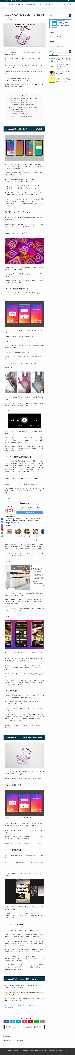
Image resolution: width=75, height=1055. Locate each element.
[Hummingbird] (5, 4)
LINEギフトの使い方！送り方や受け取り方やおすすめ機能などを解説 (63, 60)
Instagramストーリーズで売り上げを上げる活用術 (24, 107)
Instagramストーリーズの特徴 (20, 102)
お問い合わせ (59, 1050)
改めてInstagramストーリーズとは (21, 100)
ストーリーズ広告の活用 (18, 113)
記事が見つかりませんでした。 (57, 36)
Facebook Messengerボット (29, 1050)
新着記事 (52, 42)
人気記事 (52, 32)
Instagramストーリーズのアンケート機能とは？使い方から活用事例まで (24, 843)
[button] (6, 1021)
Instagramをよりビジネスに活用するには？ (22, 116)
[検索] (70, 1)
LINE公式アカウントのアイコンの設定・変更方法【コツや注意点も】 (63, 66)
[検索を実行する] (70, 15)
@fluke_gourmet (9, 868)
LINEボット (10, 1050)
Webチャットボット (40, 1050)
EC (20, 1050)
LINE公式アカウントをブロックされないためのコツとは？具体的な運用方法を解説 (63, 79)
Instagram (16, 1050)
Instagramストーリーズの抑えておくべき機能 (23, 104)
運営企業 (65, 1050)
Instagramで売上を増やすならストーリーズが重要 (24, 98)
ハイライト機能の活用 (18, 111)
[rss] (69, 1)
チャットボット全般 (50, 1050)
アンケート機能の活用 (18, 109)
